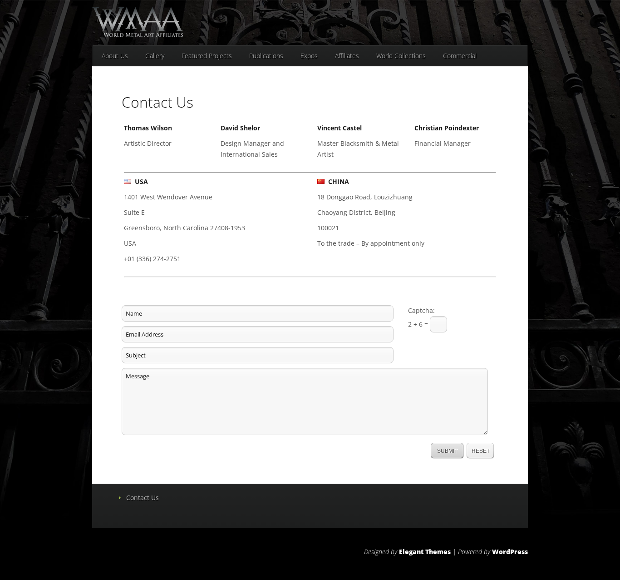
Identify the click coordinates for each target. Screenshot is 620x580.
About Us (115, 55)
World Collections (401, 55)
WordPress (510, 551)
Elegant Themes (425, 551)
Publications (266, 55)
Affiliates (347, 55)
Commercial (460, 55)
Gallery (154, 55)
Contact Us (142, 497)
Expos (309, 55)
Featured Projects (207, 55)
